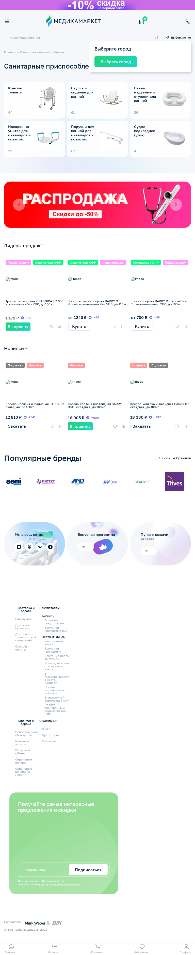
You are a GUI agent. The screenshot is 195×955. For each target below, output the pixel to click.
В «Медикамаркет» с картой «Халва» (57, 678)
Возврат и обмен (22, 751)
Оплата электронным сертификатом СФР (55, 709)
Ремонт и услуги (22, 742)
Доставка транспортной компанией (25, 637)
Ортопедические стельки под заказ (57, 666)
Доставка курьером (22, 626)
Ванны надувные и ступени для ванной (145, 94)
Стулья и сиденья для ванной (82, 92)
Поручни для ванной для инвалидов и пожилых (82, 133)
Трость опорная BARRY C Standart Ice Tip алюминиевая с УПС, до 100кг (159, 302)
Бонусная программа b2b (55, 629)
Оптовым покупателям (54, 622)
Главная (10, 52)
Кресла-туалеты (15, 90)
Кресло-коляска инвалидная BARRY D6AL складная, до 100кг (95, 405)
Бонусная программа (52, 650)
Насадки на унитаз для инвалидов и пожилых (19, 133)
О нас (46, 729)
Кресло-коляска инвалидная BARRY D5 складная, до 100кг (35, 405)
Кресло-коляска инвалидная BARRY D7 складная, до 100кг (159, 405)
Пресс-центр (51, 735)
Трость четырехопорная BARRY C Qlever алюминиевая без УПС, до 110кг (97, 302)
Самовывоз (23, 619)
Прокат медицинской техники (54, 690)
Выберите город (181, 37)
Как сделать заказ (53, 643)
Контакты (49, 741)
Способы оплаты (21, 647)
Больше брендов (176, 458)
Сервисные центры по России (23, 771)
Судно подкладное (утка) (144, 131)
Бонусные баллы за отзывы (57, 657)
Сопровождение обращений (27, 733)
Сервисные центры (23, 760)
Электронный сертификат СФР (57, 699)
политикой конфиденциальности (58, 883)
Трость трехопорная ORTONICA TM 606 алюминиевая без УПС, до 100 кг (34, 302)
